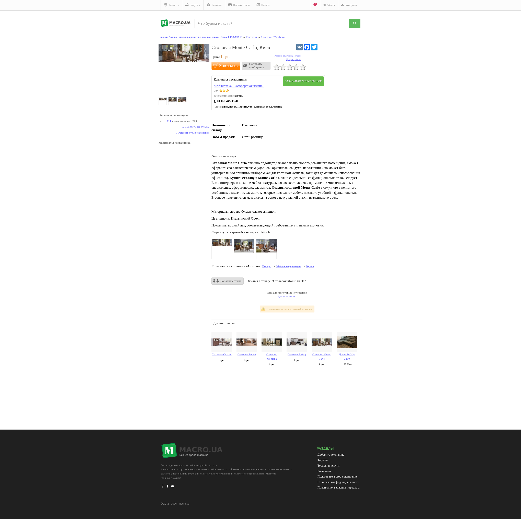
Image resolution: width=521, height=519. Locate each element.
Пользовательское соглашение (337, 476)
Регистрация (350, 5)
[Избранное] (315, 5)
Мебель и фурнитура (288, 266)
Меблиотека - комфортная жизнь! (239, 86)
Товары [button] (172, 5)
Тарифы (322, 460)
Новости (265, 5)
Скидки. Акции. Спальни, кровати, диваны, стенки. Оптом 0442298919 (200, 36)
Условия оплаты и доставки (287, 55)
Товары (266, 266)
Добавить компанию (330, 454)
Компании (216, 5)
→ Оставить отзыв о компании (192, 132)
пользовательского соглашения (215, 473)
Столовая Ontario (222, 354)
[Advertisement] (286, 399)
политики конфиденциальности (249, 473)
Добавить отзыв (230, 281)
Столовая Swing (297, 354)
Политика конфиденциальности (338, 482)
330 (169, 121)
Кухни (310, 266)
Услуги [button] (194, 5)
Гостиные (251, 36)
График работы (293, 59)
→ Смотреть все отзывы (195, 126)
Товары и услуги (328, 465)
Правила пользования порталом (338, 487)
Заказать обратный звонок (303, 81)
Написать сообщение (256, 65)
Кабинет (330, 5)
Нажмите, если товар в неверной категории (290, 309)
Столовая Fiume (247, 354)
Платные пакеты (241, 5)
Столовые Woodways (273, 36)
